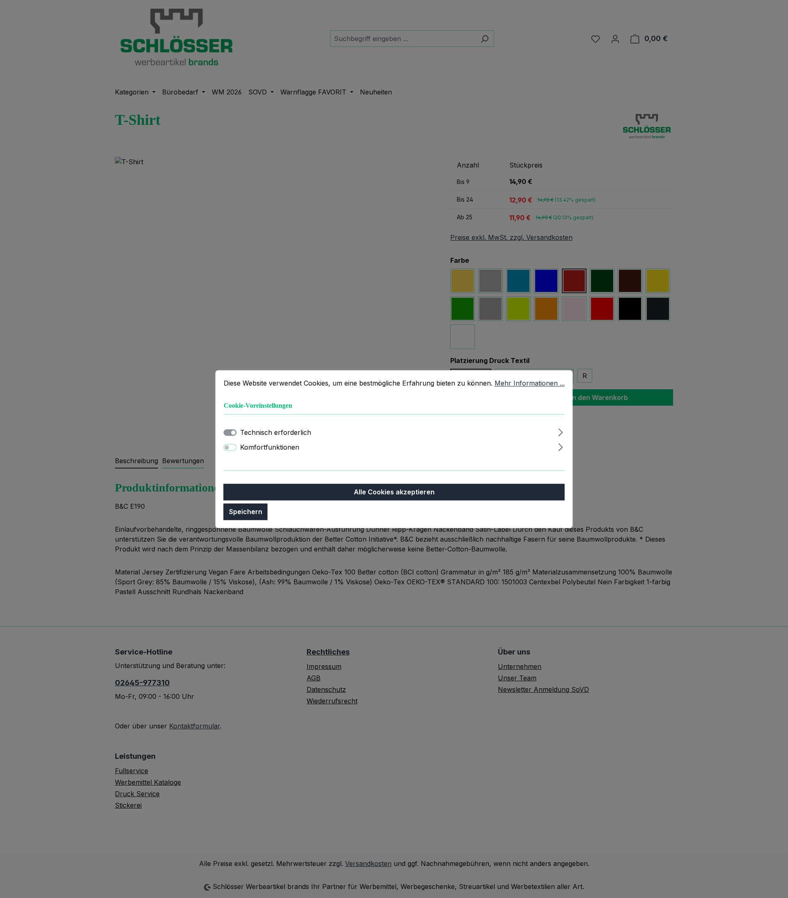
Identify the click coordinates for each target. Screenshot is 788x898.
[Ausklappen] (560, 431)
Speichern (245, 512)
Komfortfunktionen (269, 447)
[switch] (230, 447)
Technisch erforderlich (275, 432)
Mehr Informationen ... (530, 383)
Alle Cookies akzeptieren (394, 492)
